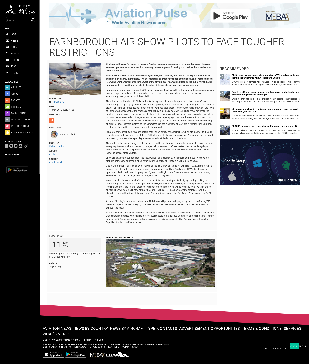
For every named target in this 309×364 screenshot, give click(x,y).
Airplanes (53, 154)
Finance (15, 106)
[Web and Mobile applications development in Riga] (298, 346)
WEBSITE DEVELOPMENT (275, 348)
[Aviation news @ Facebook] (6, 146)
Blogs (14, 47)
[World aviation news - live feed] (20, 146)
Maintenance (19, 113)
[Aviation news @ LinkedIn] (16, 146)
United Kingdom (57, 146)
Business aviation (21, 132)
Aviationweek (55, 162)
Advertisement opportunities (209, 328)
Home (13, 34)
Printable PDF (59, 101)
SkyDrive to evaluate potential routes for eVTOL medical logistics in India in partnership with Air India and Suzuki (265, 76)
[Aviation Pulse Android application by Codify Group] (77, 354)
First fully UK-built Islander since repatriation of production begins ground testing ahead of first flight (265, 93)
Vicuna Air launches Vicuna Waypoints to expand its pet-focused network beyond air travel (265, 110)
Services (292, 328)
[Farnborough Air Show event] (160, 263)
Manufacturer (20, 119)
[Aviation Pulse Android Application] (174, 15)
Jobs (13, 66)
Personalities (19, 126)
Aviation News (57, 328)
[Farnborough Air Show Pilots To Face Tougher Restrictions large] (75, 78)
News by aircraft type (132, 328)
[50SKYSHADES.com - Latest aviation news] (20, 8)
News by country (90, 328)
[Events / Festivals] (52, 120)
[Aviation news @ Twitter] (11, 146)
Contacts (167, 328)
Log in (14, 72)
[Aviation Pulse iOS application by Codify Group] (53, 354)
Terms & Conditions (262, 328)
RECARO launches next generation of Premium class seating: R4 (264, 126)
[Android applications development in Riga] (260, 163)
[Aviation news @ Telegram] (26, 146)
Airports (16, 93)
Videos (14, 60)
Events (14, 53)
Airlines (15, 87)
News (14, 40)
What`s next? (56, 334)
